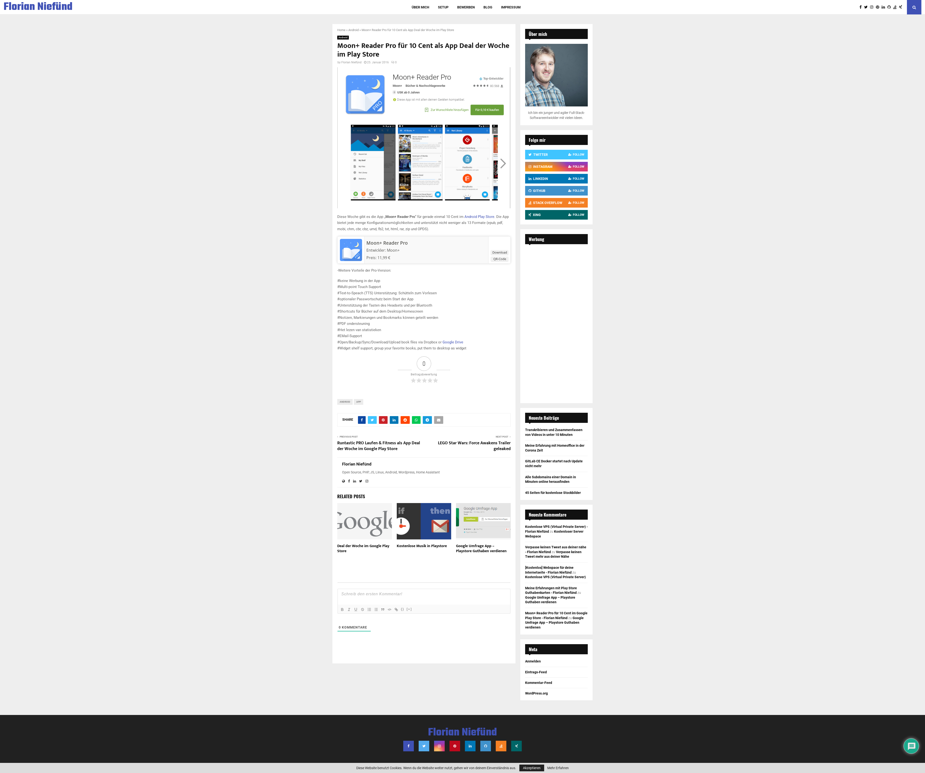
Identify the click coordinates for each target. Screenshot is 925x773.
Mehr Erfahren (558, 768)
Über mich (420, 7)
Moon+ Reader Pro (387, 243)
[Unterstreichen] (355, 609)
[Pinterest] (879, 7)
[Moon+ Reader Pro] (351, 259)
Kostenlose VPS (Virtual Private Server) (555, 577)
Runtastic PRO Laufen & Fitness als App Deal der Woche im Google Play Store (378, 445)
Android (353, 30)
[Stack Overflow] (896, 7)
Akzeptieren (532, 768)
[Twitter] (867, 7)
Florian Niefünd (38, 7)
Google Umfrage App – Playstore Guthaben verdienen (481, 548)
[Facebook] (861, 7)
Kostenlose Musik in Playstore (422, 546)
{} (402, 609)
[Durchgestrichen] (362, 609)
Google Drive (453, 342)
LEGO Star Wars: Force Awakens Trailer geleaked (474, 445)
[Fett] (342, 609)
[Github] (890, 7)
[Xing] (902, 7)
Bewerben (466, 7)
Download (499, 252)
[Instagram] (873, 7)
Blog (487, 7)
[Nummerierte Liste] (369, 609)
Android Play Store (478, 217)
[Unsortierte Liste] (376, 609)
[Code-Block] (389, 609)
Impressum (511, 7)
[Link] (396, 609)
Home (341, 30)
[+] (409, 609)
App (358, 401)
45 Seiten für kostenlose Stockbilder (553, 493)
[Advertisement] (556, 321)
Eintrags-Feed (536, 672)
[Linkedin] (884, 7)
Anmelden (533, 661)
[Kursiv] (349, 609)
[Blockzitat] (382, 609)
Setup (443, 7)
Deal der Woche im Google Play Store (363, 548)
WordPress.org (536, 693)
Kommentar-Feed (538, 683)
